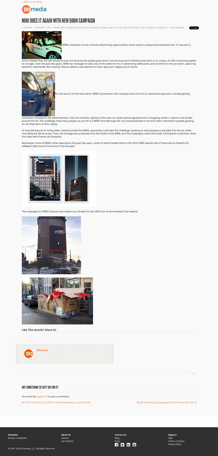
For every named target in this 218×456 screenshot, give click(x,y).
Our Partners (67, 441)
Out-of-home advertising (127, 27)
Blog (117, 438)
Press (117, 441)
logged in (41, 396)
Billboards (94, 27)
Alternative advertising (77, 27)
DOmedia (42, 350)
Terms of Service (176, 441)
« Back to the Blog (32, 1)
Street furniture (147, 27)
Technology (162, 27)
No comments (178, 27)
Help (170, 438)
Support (172, 434)
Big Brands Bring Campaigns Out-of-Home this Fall (165, 402)
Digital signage (107, 27)
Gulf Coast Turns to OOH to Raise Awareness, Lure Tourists (58, 402)
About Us (66, 434)
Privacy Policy (174, 444)
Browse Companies (17, 438)
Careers (65, 438)
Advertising (59, 27)
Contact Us (120, 434)
